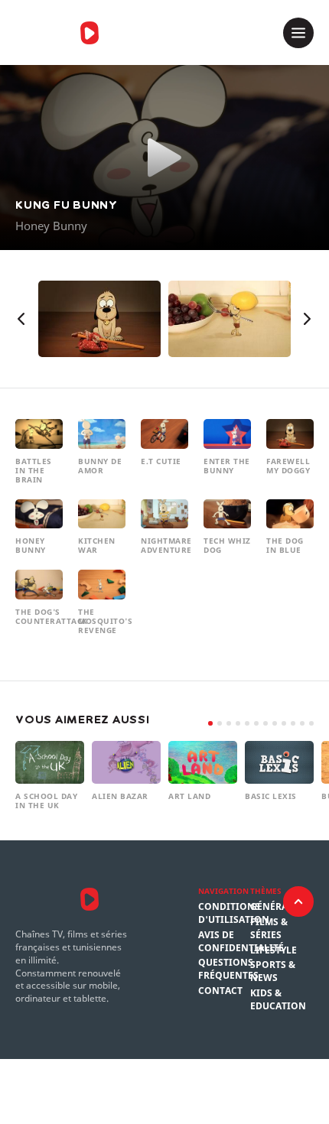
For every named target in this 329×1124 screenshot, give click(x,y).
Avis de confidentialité (241, 941)
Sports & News (272, 971)
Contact (220, 991)
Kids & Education (278, 999)
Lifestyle (273, 950)
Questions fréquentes (228, 969)
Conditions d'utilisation (233, 913)
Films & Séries (269, 928)
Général (271, 907)
